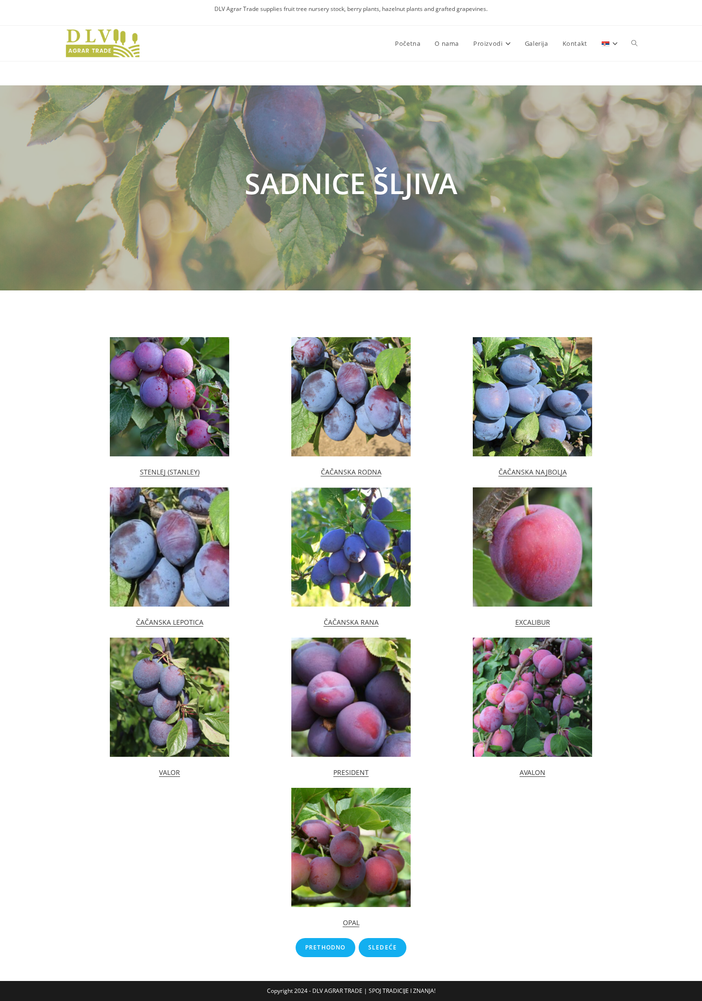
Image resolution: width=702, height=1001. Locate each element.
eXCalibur (532, 622)
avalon (532, 772)
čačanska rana (351, 622)
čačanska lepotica (169, 622)
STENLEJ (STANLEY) (170, 471)
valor (169, 772)
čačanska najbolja (533, 471)
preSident (351, 772)
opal (351, 922)
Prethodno (325, 947)
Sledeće (382, 947)
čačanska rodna (351, 471)
